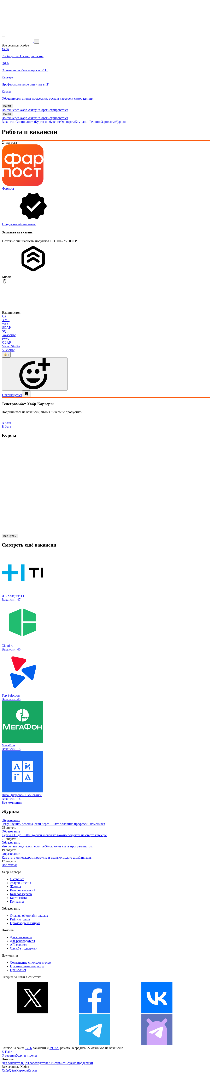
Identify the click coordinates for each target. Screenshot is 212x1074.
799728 (54, 1048)
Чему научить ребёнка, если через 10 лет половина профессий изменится (53, 824)
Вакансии (9, 121)
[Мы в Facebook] (95, 1012)
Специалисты (25, 121)
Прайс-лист (18, 970)
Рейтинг (95, 121)
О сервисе (17, 879)
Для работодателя (22, 941)
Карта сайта (18, 897)
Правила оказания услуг (27, 966)
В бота (6, 426)
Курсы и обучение (48, 121)
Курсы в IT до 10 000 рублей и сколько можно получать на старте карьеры (54, 835)
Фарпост (8, 188)
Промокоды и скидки (25, 923)
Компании (82, 121)
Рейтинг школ (20, 919)
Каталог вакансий (22, 890)
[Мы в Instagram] (33, 1044)
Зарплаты (108, 121)
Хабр (5, 1070)
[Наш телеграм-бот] (157, 1044)
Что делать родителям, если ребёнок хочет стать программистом (47, 846)
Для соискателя (21, 937)
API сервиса (18, 944)
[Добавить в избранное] (26, 394)
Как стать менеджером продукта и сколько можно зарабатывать (47, 857)
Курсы (32, 1070)
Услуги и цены (20, 883)
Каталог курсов (21, 894)
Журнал (120, 121)
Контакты (17, 901)
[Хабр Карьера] (18, 41)
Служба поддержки (23, 948)
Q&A (12, 1070)
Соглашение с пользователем (30, 962)
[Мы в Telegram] (95, 1044)
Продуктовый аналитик (19, 224)
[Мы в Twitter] (33, 1012)
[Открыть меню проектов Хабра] (3, 36)
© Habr (7, 1051)
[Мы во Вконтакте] (157, 1012)
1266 (28, 1048)
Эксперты (68, 121)
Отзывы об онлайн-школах (29, 915)
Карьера (22, 1070)
